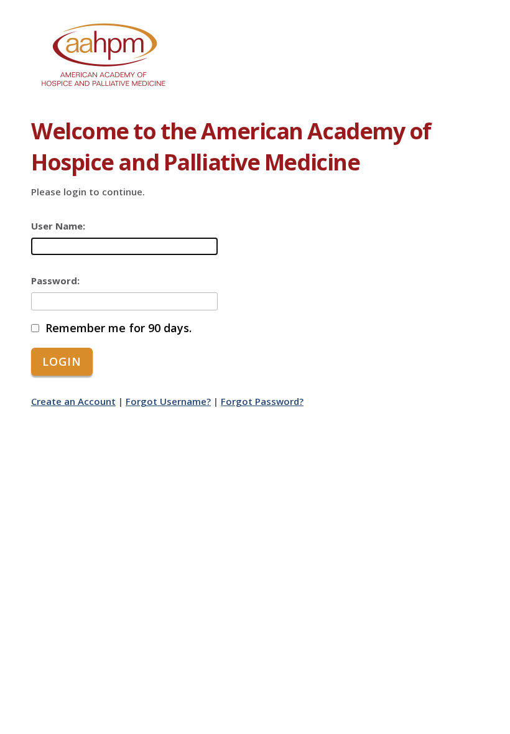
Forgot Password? (262, 401)
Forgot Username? (168, 401)
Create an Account (73, 401)
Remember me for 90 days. (118, 328)
